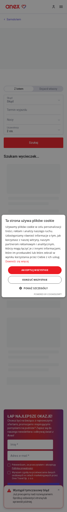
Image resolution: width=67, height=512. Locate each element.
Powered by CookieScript (48, 294)
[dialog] (33, 256)
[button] (33, 288)
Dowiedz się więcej (17, 261)
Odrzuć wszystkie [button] (34, 279)
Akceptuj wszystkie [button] (34, 270)
